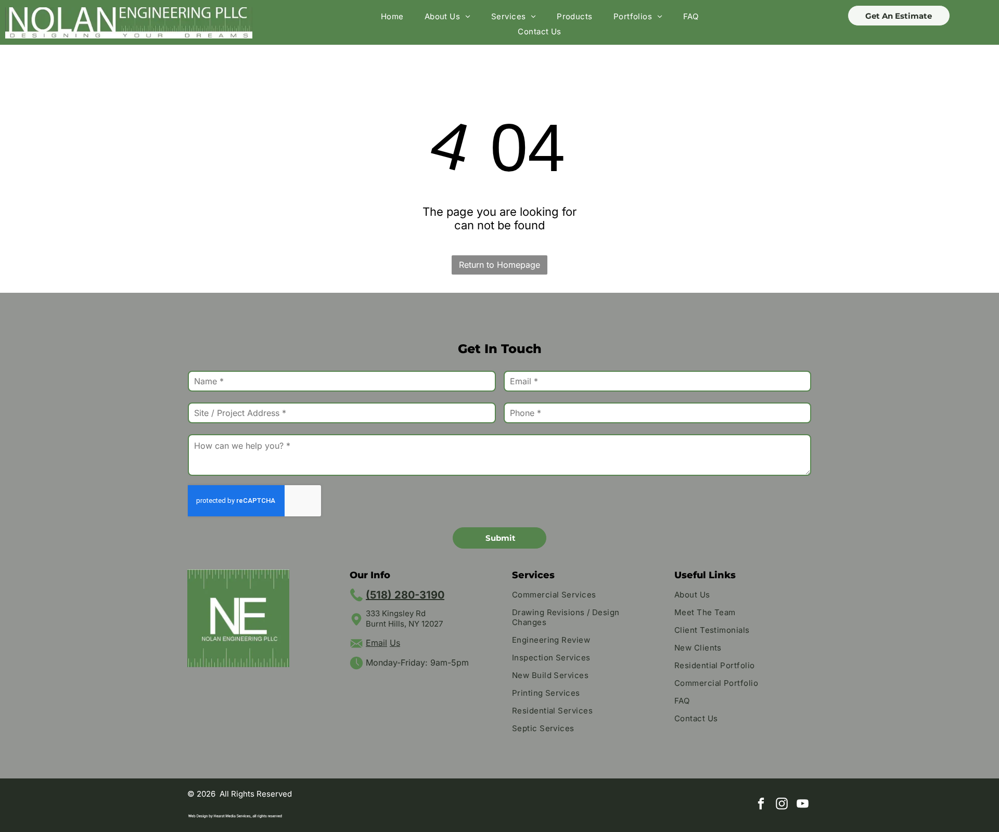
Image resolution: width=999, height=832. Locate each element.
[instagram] (782, 805)
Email (376, 643)
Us (395, 643)
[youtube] (802, 805)
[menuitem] (392, 16)
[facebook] (761, 805)
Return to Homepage (499, 264)
